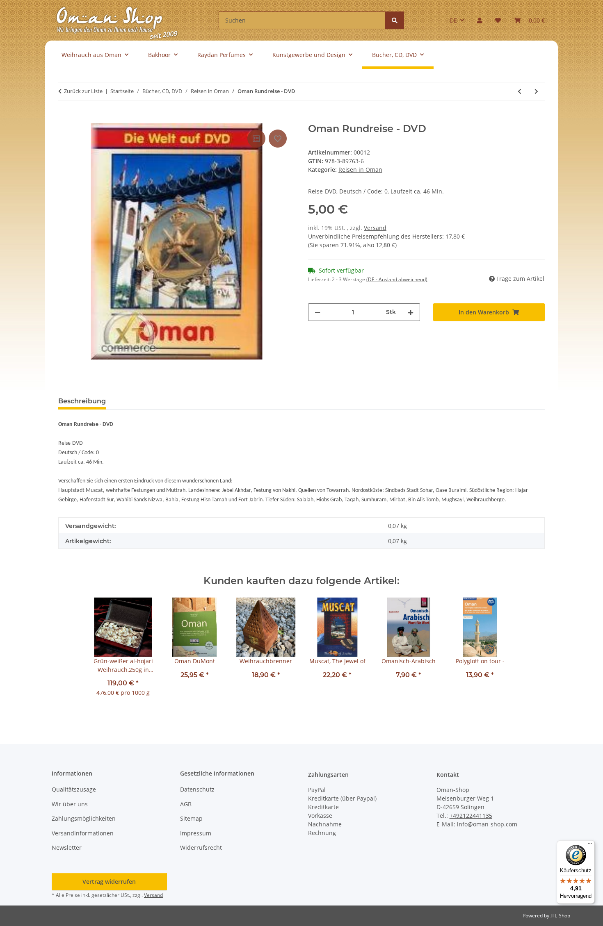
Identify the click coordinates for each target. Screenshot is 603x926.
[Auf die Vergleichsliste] (256, 139)
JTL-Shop (560, 915)
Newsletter (67, 847)
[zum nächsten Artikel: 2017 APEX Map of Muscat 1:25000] (536, 91)
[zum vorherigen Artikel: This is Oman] (519, 91)
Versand (375, 228)
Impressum (195, 833)
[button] (480, 20)
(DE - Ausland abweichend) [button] (396, 279)
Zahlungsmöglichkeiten (84, 818)
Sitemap (191, 818)
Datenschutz (197, 789)
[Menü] (590, 845)
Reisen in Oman (360, 169)
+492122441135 (471, 815)
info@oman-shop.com (487, 824)
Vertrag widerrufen (109, 881)
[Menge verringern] (317, 312)
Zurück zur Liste (83, 91)
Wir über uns (70, 804)
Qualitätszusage (74, 789)
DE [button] (453, 20)
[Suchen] (394, 20)
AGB (186, 804)
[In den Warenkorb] (64, 118)
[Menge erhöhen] (411, 312)
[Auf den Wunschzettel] (278, 139)
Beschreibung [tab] (82, 401)
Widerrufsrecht (201, 847)
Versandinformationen (83, 833)
